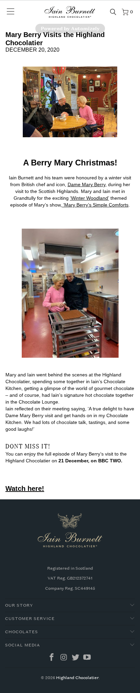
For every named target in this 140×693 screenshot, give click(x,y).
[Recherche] (113, 12)
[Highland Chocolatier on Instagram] (64, 658)
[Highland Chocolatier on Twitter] (76, 658)
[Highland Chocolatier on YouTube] (87, 658)
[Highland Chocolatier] (70, 12)
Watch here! (24, 488)
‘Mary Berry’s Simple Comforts (95, 205)
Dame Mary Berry (86, 184)
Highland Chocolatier (77, 677)
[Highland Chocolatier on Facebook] (52, 658)
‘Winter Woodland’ (89, 198)
